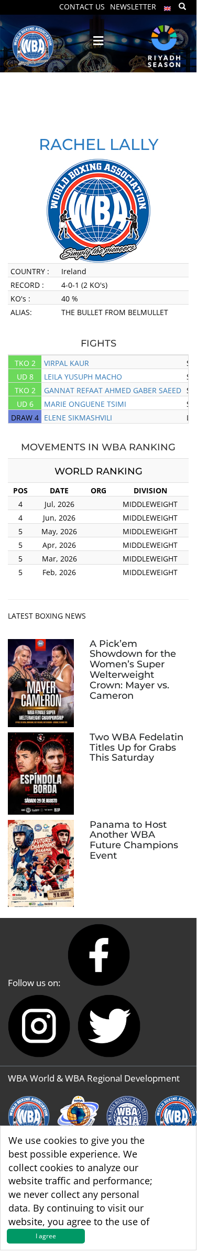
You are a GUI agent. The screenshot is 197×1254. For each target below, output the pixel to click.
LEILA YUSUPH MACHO (83, 377)
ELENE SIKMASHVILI (78, 418)
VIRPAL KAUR (66, 363)
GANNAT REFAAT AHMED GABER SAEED (112, 390)
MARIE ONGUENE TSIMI (85, 404)
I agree (46, 1235)
